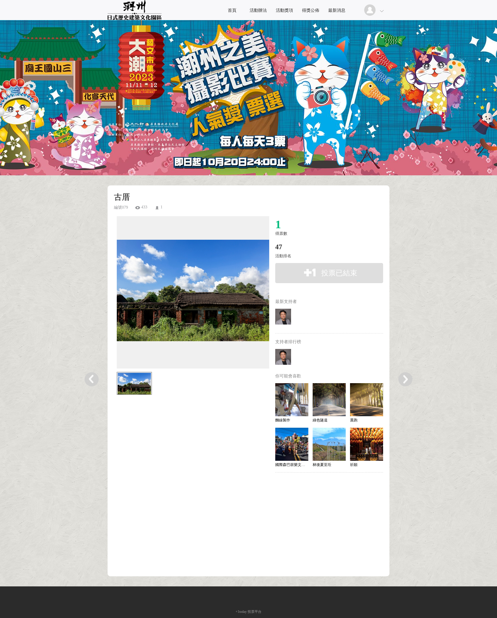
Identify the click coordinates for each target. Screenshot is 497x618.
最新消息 (336, 10)
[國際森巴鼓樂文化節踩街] (291, 444)
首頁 (232, 10)
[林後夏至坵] (329, 444)
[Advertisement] (184, 428)
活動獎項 (284, 10)
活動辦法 (258, 10)
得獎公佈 (310, 10)
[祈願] (366, 444)
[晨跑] (366, 399)
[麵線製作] (291, 399)
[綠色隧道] (329, 399)
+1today (241, 612)
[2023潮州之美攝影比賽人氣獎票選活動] (135, 18)
